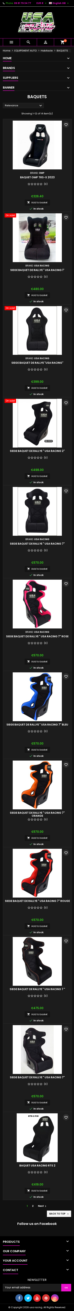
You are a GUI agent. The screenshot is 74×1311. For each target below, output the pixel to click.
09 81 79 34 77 (22, 3)
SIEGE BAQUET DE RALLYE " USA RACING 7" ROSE (37, 636)
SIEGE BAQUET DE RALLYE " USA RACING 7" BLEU (37, 724)
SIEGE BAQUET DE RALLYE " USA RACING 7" (37, 544)
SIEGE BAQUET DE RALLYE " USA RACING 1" (37, 270)
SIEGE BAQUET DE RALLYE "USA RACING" (37, 363)
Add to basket (37, 202)
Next (42, 1206)
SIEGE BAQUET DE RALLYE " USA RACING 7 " (37, 989)
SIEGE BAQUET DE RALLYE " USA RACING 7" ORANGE (37, 814)
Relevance (24, 105)
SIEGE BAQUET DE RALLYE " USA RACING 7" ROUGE (37, 901)
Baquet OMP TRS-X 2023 (37, 177)
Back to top (59, 1213)
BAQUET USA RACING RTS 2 (37, 1165)
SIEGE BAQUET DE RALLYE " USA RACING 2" (37, 451)
